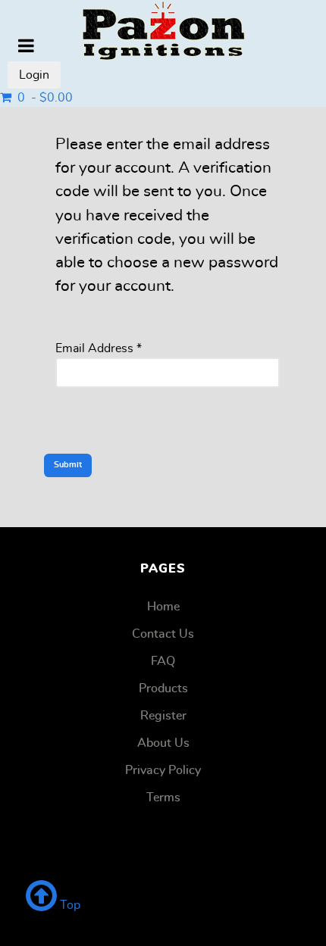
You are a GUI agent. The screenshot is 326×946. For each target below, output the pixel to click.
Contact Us (163, 634)
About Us (163, 743)
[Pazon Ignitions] (163, 30)
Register (163, 716)
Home (163, 607)
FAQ (163, 661)
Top (68, 905)
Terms (163, 797)
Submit (68, 465)
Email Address (98, 348)
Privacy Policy (163, 770)
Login (34, 75)
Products (163, 688)
